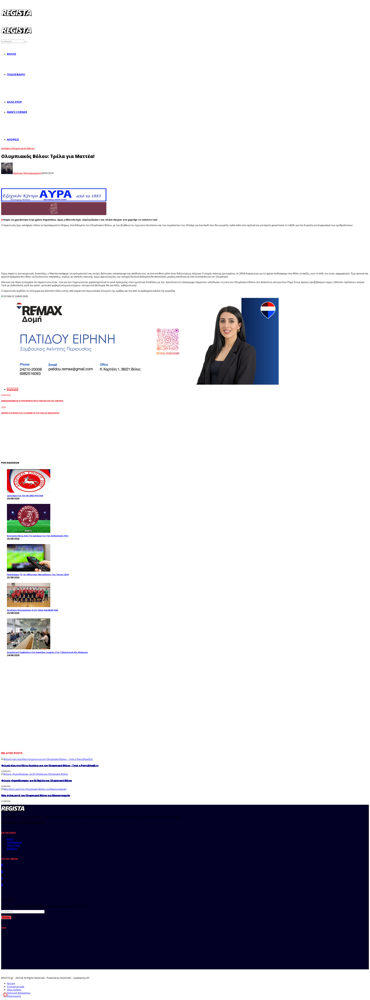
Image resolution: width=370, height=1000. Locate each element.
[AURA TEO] (53, 200)
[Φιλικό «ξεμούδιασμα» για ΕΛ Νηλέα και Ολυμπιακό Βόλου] (34, 774)
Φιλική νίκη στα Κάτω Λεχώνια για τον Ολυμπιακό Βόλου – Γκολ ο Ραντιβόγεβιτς (50, 765)
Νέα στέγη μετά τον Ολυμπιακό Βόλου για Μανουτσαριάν (35, 795)
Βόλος (11, 54)
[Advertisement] (54, 249)
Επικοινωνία (14, 996)
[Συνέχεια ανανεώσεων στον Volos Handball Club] (28, 595)
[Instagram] (2, 878)
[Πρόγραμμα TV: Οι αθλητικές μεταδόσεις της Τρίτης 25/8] (28, 558)
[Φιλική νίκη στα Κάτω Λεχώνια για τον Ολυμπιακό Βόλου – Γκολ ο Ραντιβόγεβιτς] (47, 759)
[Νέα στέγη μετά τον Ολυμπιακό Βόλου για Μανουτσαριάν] (33, 789)
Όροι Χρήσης (14, 989)
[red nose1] (53, 214)
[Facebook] (2, 865)
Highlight (12, 389)
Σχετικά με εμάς (15, 986)
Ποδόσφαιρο (16, 74)
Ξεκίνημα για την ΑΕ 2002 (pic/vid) (25, 495)
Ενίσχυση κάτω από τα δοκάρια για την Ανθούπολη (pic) (37, 535)
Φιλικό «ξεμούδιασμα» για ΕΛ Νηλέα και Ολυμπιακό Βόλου (36, 780)
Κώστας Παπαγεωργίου (27, 173)
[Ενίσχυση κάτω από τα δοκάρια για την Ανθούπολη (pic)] (28, 518)
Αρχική (11, 983)
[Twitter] (2, 871)
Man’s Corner (17, 112)
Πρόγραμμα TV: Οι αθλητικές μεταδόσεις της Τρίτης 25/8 (38, 574)
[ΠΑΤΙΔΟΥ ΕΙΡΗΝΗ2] (140, 383)
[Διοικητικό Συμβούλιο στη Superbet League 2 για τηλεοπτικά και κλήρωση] (28, 633)
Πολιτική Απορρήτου (18, 993)
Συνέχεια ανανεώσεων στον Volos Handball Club (32, 610)
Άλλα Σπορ (14, 102)
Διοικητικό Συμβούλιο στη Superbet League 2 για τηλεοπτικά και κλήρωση (47, 652)
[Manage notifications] (5, 994)
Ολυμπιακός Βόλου (23, 148)
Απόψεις (13, 139)
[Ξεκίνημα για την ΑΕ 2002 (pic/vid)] (28, 481)
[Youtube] (2, 885)
